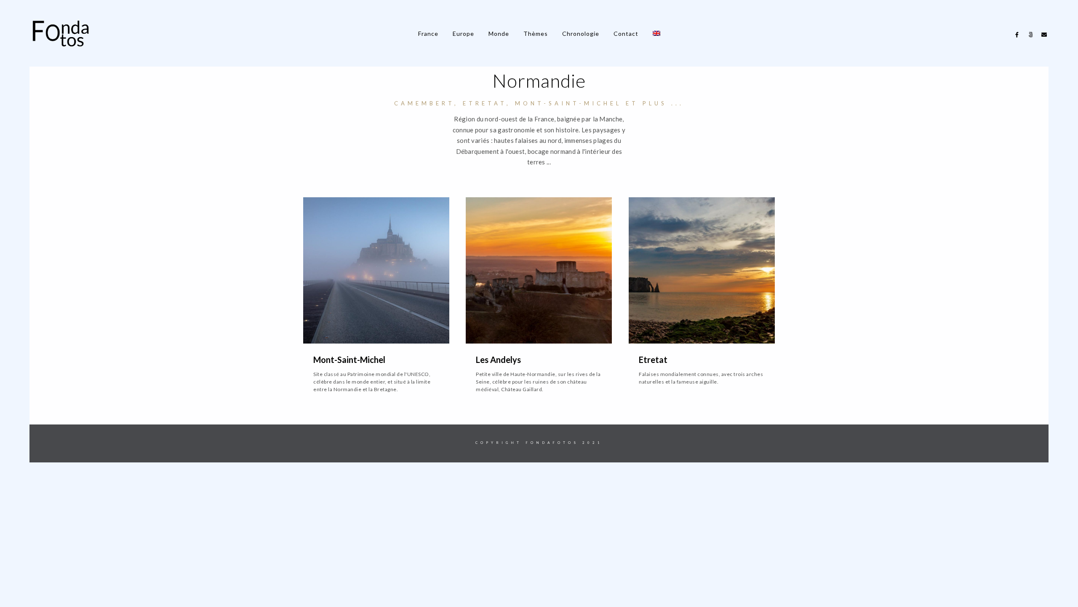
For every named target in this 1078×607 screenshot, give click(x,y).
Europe (463, 33)
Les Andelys (498, 360)
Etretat (653, 360)
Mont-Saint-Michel (349, 360)
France (428, 33)
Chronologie (580, 33)
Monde (498, 33)
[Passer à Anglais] (656, 33)
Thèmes (535, 33)
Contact (626, 33)
